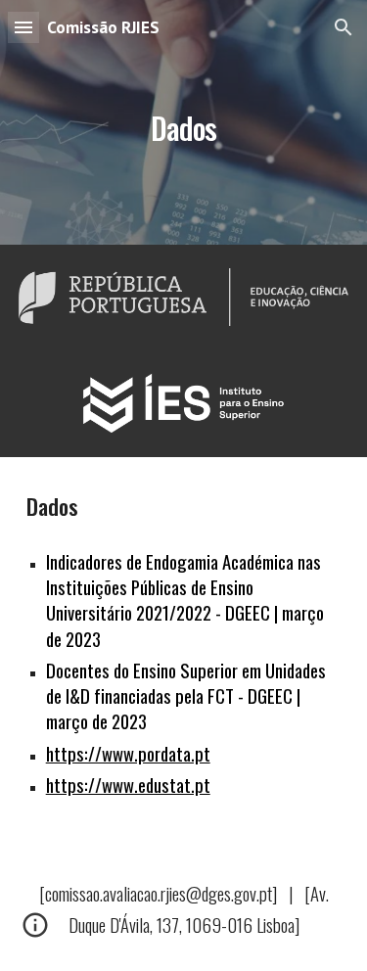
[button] (23, 27)
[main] (184, 122)
